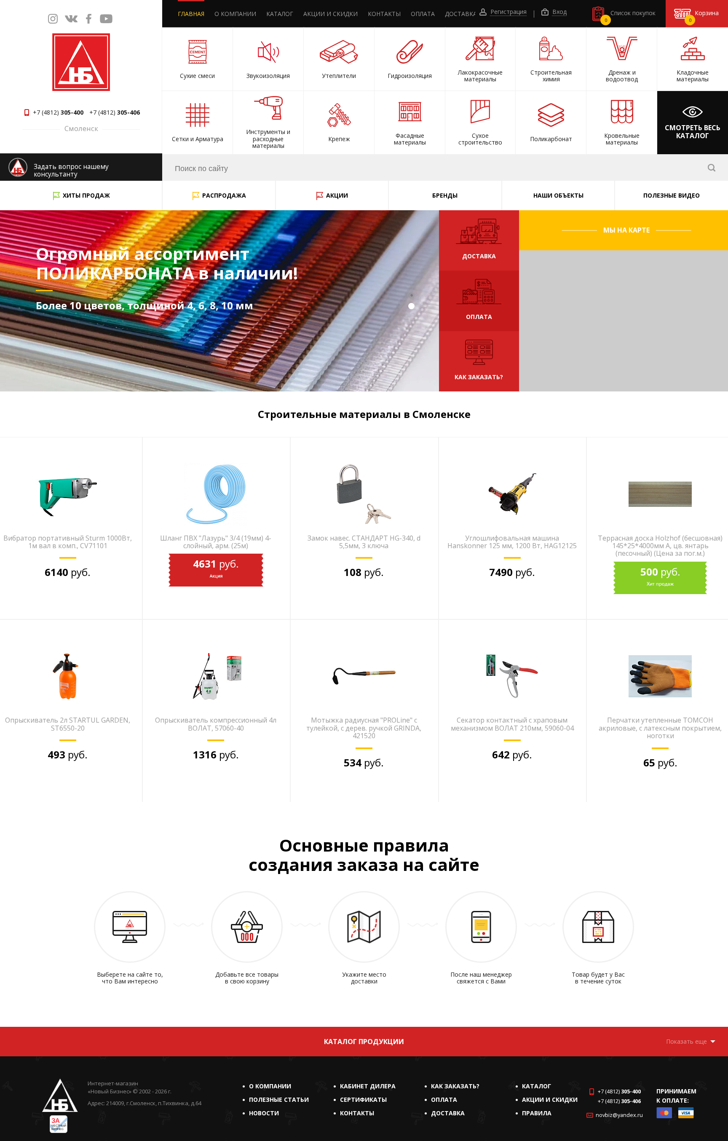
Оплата (423, 14)
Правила (536, 1113)
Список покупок (630, 16)
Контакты (384, 14)
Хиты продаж (86, 195)
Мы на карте (626, 230)
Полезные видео (671, 195)
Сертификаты (363, 1099)
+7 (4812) (58, 112)
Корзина (704, 16)
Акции (337, 195)
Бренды (445, 195)
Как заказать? (455, 1086)
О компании (235, 14)
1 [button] (412, 296)
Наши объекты (558, 195)
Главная (191, 14)
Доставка (461, 14)
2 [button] (412, 307)
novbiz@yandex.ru (619, 1115)
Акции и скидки (330, 14)
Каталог (279, 14)
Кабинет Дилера (368, 1086)
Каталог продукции (364, 1041)
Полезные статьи (279, 1099)
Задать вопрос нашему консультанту (71, 170)
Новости (264, 1113)
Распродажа (224, 195)
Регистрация (508, 12)
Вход (559, 12)
